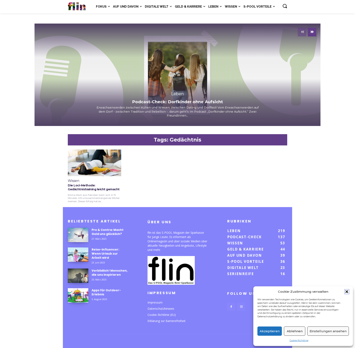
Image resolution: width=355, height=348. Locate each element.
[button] (347, 292)
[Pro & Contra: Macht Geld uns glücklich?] (78, 235)
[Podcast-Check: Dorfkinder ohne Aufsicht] (177, 75)
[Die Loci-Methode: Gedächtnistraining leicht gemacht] (94, 163)
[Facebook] (231, 307)
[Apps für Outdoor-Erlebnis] (78, 295)
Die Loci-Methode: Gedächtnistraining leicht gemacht (94, 187)
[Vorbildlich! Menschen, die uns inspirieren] (78, 276)
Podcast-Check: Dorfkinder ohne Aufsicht (177, 101)
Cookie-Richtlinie (299, 340)
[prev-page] (302, 32)
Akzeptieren (270, 331)
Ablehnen (295, 331)
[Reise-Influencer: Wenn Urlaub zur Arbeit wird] (78, 254)
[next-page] (312, 32)
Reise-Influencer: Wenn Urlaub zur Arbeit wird (105, 253)
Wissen (73, 181)
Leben (177, 94)
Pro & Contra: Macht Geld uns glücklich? (107, 232)
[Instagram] (241, 307)
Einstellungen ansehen (328, 331)
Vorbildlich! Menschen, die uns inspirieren (110, 273)
